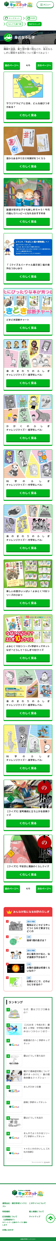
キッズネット (14, 18)
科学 (33, 18)
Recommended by (37, 1162)
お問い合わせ (7, 1230)
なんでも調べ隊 (14, 24)
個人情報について (36, 1211)
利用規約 (6, 1211)
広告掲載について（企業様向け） (14, 1220)
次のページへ (44, 65)
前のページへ (12, 65)
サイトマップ (34, 1216)
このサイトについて (37, 1203)
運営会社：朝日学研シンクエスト (14, 1205)
